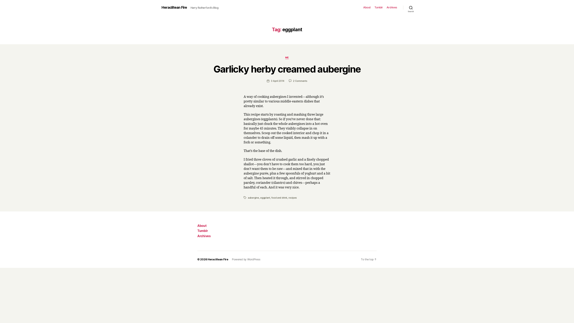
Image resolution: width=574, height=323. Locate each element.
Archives (392, 7)
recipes (292, 197)
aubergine (253, 197)
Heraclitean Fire (174, 7)
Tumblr (378, 7)
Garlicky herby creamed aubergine (287, 69)
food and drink (279, 197)
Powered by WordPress (246, 259)
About (367, 7)
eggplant (265, 197)
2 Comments (300, 80)
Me (287, 57)
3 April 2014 (277, 80)
